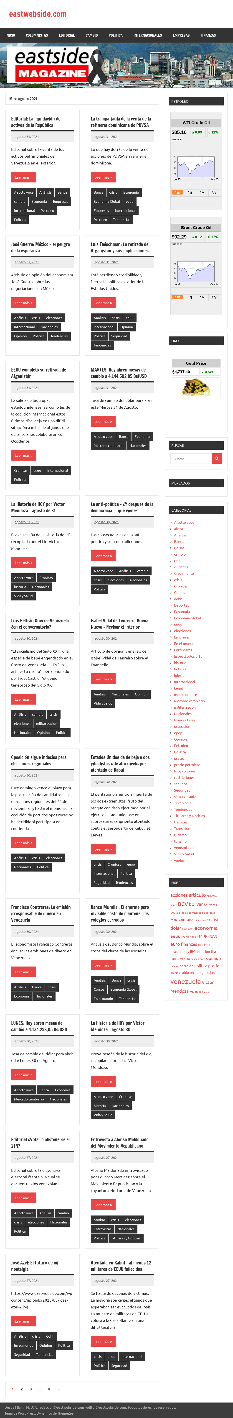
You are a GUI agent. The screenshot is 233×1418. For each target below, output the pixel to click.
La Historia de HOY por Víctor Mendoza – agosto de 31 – (38, 507)
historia (20, 587)
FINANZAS (208, 35)
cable (174, 920)
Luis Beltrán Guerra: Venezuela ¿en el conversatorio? (40, 623)
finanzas (189, 944)
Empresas (60, 201)
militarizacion (46, 723)
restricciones (184, 777)
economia (206, 927)
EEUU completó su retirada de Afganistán (38, 373)
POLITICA (116, 35)
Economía (39, 201)
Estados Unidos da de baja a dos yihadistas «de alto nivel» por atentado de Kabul (120, 763)
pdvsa (174, 966)
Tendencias (121, 219)
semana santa (185, 796)
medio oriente (185, 694)
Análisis (45, 192)
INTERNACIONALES (148, 35)
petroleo (186, 965)
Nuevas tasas (184, 720)
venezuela (185, 981)
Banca (62, 192)
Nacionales (49, 327)
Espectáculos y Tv (188, 656)
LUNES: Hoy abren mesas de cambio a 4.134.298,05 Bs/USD (39, 1026)
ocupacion (182, 726)
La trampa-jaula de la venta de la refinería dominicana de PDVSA (121, 121)
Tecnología (182, 802)
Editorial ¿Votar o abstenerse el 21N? (40, 1142)
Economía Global (107, 201)
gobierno (204, 944)
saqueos (180, 783)
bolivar (196, 904)
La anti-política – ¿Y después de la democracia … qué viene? (122, 507)
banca (173, 905)
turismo (180, 834)
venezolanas (184, 847)
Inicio (10, 35)
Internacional (24, 210)
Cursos (99, 989)
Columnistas (37, 35)
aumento (212, 895)
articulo (197, 895)
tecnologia (198, 972)
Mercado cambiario (109, 445)
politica (200, 965)
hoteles (180, 669)
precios (175, 972)
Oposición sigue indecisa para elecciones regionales (38, 760)
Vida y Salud (23, 596)
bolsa (175, 912)
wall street (196, 991)
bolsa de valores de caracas (198, 912)
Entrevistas (102, 1229)
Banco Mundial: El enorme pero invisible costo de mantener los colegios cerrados (120, 913)
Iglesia (179, 675)
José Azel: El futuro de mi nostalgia (34, 1265)
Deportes (181, 605)
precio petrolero (187, 764)
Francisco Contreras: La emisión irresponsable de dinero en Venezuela (41, 913)
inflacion (203, 951)
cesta (178, 560)
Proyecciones (184, 771)
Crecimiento (184, 573)
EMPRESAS (181, 35)
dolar (175, 928)
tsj (209, 972)
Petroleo (47, 210)
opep (178, 732)
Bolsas (179, 547)
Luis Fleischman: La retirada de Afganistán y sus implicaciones (120, 247)
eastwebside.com (38, 14)
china (197, 920)
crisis (113, 192)
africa (178, 528)
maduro (185, 959)
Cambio (92, 35)
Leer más (22, 177)
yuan (207, 991)
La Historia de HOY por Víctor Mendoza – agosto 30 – (117, 1026)
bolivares (210, 905)
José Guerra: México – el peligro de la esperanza (40, 247)
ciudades (181, 566)
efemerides (188, 936)
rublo (184, 972)
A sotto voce (23, 192)
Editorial (67, 35)
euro (175, 944)
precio (179, 758)
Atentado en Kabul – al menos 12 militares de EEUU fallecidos (121, 1265)
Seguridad (119, 336)
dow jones (187, 929)
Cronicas (21, 470)
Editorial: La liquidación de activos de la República (35, 121)
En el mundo (103, 998)
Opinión (20, 336)
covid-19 (205, 920)
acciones (179, 895)
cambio (19, 201)
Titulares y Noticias (126, 1238)
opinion (213, 958)
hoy (186, 951)
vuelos (179, 860)
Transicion (182, 828)
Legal (178, 688)
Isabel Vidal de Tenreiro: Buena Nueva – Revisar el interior (119, 623)
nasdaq (195, 959)
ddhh (50, 1336)
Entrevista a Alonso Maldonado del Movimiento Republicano (120, 1142)
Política (20, 219)
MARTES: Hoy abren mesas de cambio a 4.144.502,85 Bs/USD (119, 373)
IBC (192, 951)
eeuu (130, 201)
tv (213, 972)
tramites (181, 822)
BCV (183, 903)
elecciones (54, 317)
